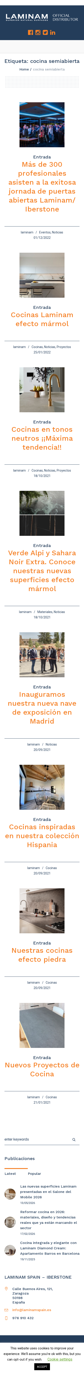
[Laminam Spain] (42, 17)
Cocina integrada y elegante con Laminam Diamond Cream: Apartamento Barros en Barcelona (50, 1248)
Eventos (45, 232)
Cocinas (37, 347)
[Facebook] (30, 32)
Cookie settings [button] (59, 1359)
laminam (27, 232)
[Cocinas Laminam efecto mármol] (42, 275)
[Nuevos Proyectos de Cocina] (42, 1025)
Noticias (57, 232)
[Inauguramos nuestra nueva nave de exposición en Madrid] (42, 654)
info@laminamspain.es (31, 1310)
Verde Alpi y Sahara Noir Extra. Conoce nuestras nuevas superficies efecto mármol (42, 571)
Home (24, 69)
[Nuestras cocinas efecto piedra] (42, 910)
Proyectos (64, 347)
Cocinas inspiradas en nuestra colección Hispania (42, 836)
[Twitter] (45, 32)
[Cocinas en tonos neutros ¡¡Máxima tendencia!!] (42, 389)
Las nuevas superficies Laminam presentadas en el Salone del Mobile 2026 (48, 1191)
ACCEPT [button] (42, 1366)
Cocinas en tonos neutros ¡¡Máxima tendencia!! (42, 438)
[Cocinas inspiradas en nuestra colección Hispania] (42, 787)
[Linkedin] (53, 32)
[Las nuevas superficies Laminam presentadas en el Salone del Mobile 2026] (10, 1194)
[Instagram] (38, 32)
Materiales (44, 612)
